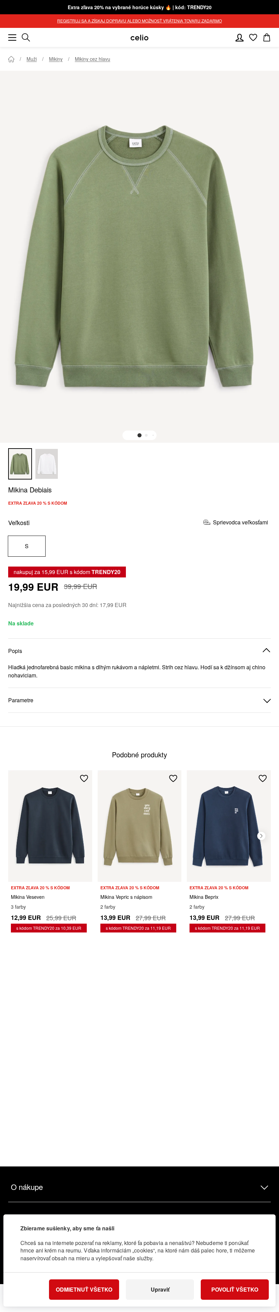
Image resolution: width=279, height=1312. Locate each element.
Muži (32, 58)
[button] (139, 435)
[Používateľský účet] (239, 37)
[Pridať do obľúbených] (84, 778)
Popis (15, 651)
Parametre (20, 700)
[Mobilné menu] (12, 37)
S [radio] (27, 546)
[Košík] (267, 37)
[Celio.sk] (139, 37)
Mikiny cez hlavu (92, 58)
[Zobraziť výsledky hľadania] (26, 37)
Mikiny (56, 58)
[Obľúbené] (253, 37)
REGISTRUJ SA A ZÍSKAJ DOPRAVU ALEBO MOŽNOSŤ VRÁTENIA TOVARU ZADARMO (139, 20)
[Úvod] (11, 59)
